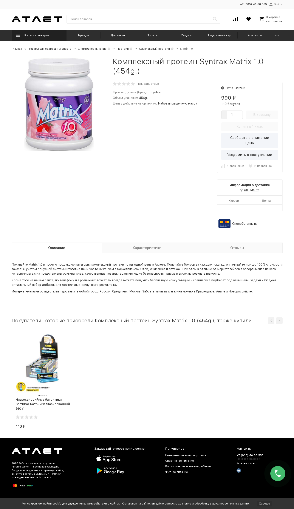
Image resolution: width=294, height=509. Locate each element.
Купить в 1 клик (250, 127)
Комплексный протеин (154, 48)
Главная (17, 48)
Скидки (186, 35)
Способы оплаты (244, 223)
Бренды (83, 35)
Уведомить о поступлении (249, 155)
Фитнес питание (176, 472)
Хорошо (264, 503)
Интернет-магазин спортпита (185, 455)
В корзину (262, 115)
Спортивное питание (92, 48)
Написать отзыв (148, 83)
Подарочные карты (220, 35)
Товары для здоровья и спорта (50, 48)
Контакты (255, 35)
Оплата (152, 35)
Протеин (123, 48)
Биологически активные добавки (188, 466)
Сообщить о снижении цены (249, 140)
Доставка (118, 35)
